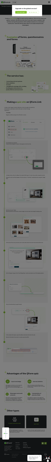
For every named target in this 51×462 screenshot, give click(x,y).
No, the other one (33, 12)
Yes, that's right (21, 12)
